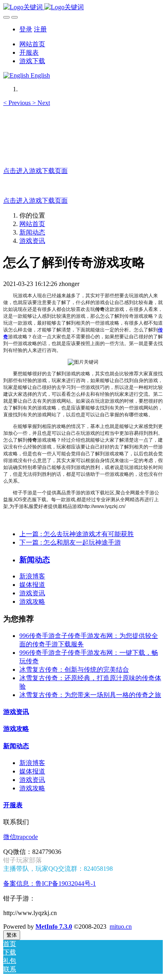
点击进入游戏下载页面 (35, 170)
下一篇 (70, 542)
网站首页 (32, 44)
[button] (17, 102)
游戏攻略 (32, 601)
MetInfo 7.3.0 (53, 926)
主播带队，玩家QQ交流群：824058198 (58, 868)
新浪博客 (32, 576)
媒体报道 (32, 584)
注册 (40, 29)
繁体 (11, 935)
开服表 (13, 805)
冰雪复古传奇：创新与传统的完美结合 (74, 669)
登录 (25, 29)
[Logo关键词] (83, 7)
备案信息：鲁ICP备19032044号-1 (49, 883)
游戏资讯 (32, 240)
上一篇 (76, 534)
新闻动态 (32, 232)
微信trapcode (20, 836)
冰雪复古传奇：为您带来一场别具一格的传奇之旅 (90, 694)
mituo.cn (121, 926)
